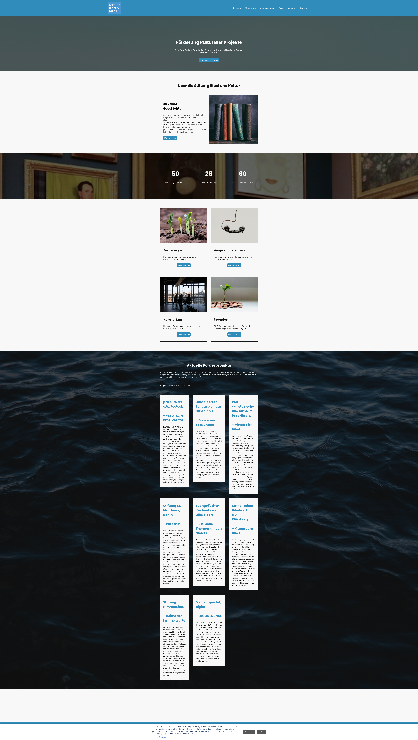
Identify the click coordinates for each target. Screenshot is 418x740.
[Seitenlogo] (114, 8)
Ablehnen (261, 732)
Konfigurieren (161, 737)
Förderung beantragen (209, 60)
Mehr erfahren (170, 138)
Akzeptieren (249, 732)
